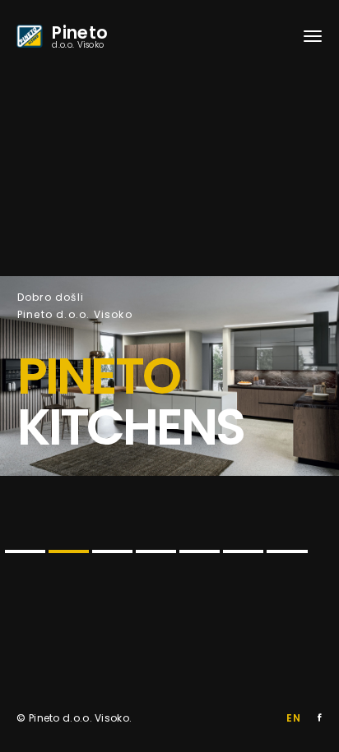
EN (293, 718)
